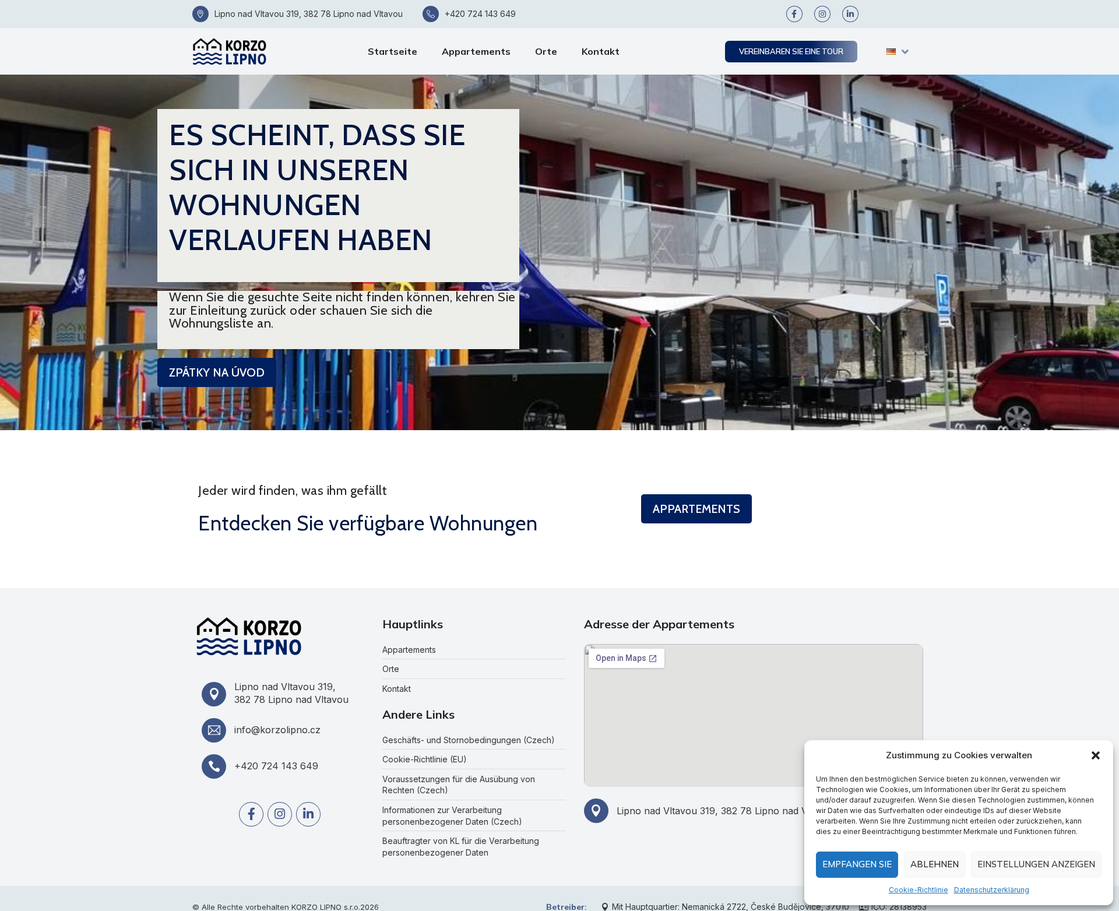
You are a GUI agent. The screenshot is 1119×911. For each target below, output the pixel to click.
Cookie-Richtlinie (918, 889)
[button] (1096, 755)
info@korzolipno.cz (277, 730)
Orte (546, 51)
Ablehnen (934, 864)
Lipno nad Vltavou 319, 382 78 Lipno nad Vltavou (308, 14)
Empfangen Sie (857, 864)
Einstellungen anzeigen (1036, 864)
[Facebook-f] (794, 14)
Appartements (476, 51)
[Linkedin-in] (850, 14)
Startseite (392, 51)
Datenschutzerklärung (991, 889)
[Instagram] (822, 14)
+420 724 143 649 (480, 14)
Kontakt (601, 51)
